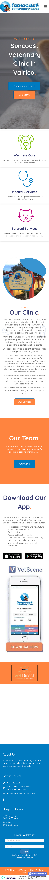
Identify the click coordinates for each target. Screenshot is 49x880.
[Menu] (45, 6)
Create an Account (24, 858)
